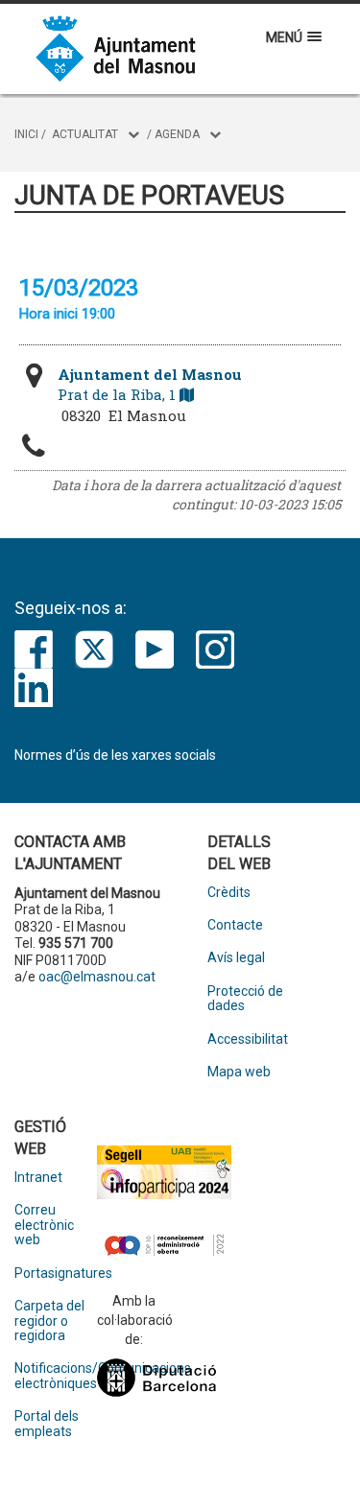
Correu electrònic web (44, 1225)
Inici (26, 134)
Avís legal (236, 958)
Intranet (38, 1177)
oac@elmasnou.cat (97, 976)
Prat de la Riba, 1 (150, 384)
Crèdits (229, 892)
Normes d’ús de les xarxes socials (115, 755)
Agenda (177, 134)
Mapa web (239, 1072)
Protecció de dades (245, 998)
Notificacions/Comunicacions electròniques (55, 1375)
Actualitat (85, 134)
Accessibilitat (247, 1039)
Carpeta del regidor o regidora (49, 1321)
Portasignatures (55, 1273)
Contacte (235, 925)
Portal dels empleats (46, 1423)
